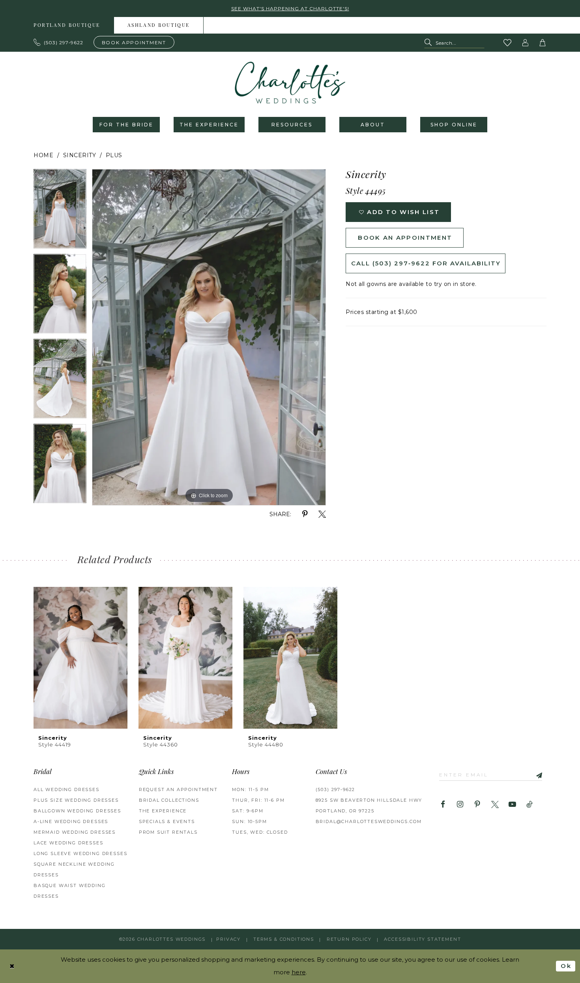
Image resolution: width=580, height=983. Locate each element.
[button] (525, 42)
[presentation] (80, 658)
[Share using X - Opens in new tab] (322, 514)
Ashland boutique (158, 25)
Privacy (228, 939)
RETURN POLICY (349, 939)
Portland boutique (67, 25)
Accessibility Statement (422, 939)
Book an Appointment (405, 237)
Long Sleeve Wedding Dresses (80, 853)
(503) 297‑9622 (335, 789)
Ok (566, 966)
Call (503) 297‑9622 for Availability (426, 263)
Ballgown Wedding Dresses (77, 811)
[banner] (290, 82)
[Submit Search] (430, 43)
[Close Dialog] (12, 966)
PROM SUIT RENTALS (168, 832)
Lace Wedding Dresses (68, 843)
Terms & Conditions (283, 939)
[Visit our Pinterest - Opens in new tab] (477, 805)
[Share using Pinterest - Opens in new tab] (305, 514)
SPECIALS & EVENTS (167, 821)
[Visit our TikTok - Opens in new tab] (529, 805)
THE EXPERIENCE (163, 811)
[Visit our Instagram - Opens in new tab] (460, 805)
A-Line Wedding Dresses (71, 821)
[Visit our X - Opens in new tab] (495, 805)
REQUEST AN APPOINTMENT (178, 789)
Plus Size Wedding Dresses (76, 800)
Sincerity (79, 155)
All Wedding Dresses (66, 789)
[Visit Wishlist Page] (508, 43)
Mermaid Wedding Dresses (75, 832)
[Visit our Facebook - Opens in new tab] (443, 805)
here (299, 972)
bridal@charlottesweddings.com (369, 821)
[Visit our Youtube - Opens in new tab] (512, 805)
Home (43, 155)
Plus (114, 155)
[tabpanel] (60, 211)
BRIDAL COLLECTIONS (169, 800)
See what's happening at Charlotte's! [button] (290, 8)
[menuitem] (67, 25)
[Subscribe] (536, 774)
